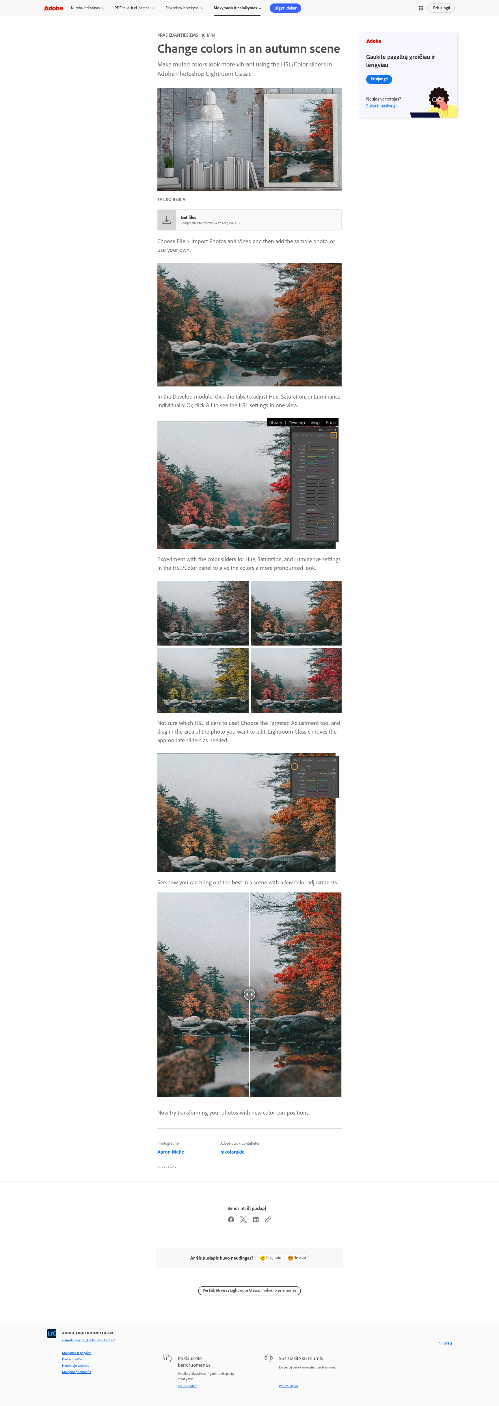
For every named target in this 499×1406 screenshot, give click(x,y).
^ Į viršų (445, 1343)
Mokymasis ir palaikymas (235, 7)
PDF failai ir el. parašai (132, 7)
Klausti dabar (187, 1386)
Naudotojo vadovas (75, 1366)
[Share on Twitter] (243, 1220)
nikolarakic (232, 1152)
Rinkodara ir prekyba (182, 7)
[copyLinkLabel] (268, 1220)
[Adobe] (53, 8)
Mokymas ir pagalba (76, 1353)
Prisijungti (441, 7)
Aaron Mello (171, 1152)
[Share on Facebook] (231, 1220)
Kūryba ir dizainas (85, 7)
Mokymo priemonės (76, 1372)
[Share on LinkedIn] (255, 1220)
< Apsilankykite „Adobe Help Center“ (88, 1340)
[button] (421, 8)
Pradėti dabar (288, 1386)
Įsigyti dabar (285, 8)
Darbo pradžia (72, 1359)
